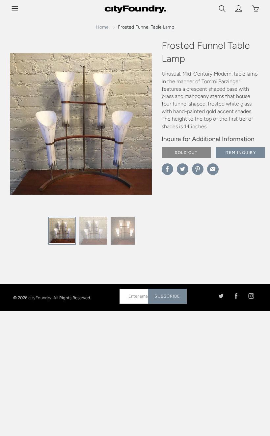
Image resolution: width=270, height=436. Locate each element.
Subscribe (167, 296)
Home (102, 27)
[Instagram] (251, 296)
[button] (133, 126)
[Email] (213, 169)
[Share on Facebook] (167, 169)
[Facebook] (236, 296)
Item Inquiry (240, 152)
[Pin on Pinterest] (197, 169)
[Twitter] (221, 296)
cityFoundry (39, 297)
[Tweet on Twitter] (182, 169)
